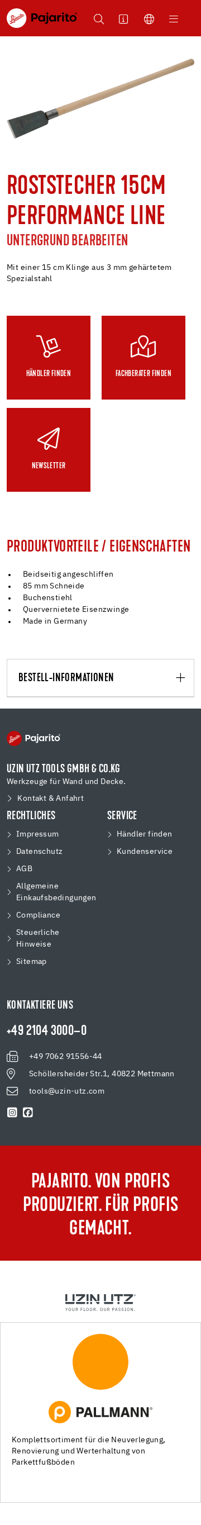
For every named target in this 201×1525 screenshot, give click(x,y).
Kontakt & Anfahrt (50, 798)
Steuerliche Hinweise (37, 938)
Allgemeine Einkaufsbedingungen (56, 892)
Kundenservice (145, 852)
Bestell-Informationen (66, 678)
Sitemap (31, 962)
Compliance (38, 915)
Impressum (37, 834)
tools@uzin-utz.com (66, 1091)
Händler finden (145, 834)
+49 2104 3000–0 (47, 1031)
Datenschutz (39, 852)
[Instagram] (12, 1112)
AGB (24, 869)
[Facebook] (28, 1112)
